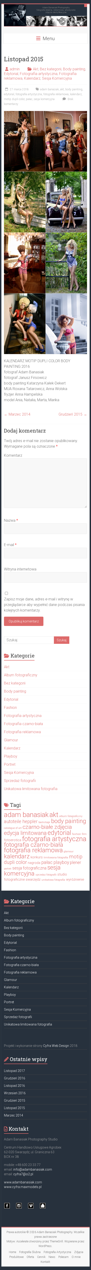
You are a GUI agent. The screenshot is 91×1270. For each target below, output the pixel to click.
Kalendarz (32, 78)
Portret (9, 764)
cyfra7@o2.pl (23, 1174)
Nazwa (11, 520)
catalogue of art (13, 828)
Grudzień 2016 (14, 1078)
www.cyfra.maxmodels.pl (23, 1187)
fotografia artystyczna (29, 94)
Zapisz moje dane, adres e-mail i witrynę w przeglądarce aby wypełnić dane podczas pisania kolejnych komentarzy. (44, 604)
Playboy (10, 756)
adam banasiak (49, 89)
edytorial (9, 94)
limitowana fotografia (56, 857)
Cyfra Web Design (56, 1046)
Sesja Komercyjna (57, 78)
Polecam (63, 1257)
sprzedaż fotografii (45, 874)
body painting (73, 89)
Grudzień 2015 (73, 414)
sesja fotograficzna (29, 868)
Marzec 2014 (17, 414)
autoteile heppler (21, 821)
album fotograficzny (70, 816)
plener (75, 862)
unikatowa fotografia (53, 879)
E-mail (10, 545)
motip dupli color (14, 99)
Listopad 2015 (14, 1108)
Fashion (10, 707)
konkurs (37, 857)
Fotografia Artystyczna (57, 1252)
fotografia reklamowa (56, 94)
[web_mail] (43, 1208)
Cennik (41, 1257)
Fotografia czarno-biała (23, 724)
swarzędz (33, 879)
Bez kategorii (50, 69)
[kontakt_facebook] (7, 1208)
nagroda (34, 863)
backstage (44, 822)
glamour (69, 851)
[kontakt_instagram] (19, 1208)
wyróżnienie (75, 879)
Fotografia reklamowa (22, 732)
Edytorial (11, 74)
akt (62, 89)
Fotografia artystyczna (38, 74)
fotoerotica (12, 840)
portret (7, 868)
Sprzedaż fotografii (20, 780)
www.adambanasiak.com (23, 1182)
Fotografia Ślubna (30, 1252)
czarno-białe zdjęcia (47, 827)
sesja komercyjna (44, 99)
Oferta (30, 1257)
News (52, 1257)
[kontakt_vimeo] (31, 1208)
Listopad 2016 (14, 1086)
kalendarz (76, 94)
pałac (29, 99)
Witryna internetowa (20, 569)
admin (15, 69)
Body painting (74, 69)
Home (12, 1252)
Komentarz (13, 455)
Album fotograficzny (20, 675)
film (84, 834)
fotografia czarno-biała (33, 844)
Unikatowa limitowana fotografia (30, 789)
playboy (61, 862)
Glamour (11, 740)
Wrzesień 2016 (15, 1093)
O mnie (76, 1257)
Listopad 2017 (14, 1071)
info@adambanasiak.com (32, 1169)
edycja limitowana (25, 833)
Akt (35, 69)
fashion (76, 834)
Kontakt (45, 1261)
